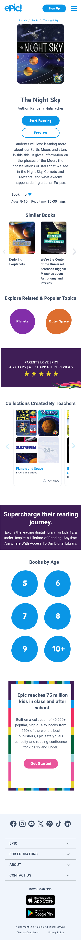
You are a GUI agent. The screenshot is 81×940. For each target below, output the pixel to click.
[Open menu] (74, 8)
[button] (38, 446)
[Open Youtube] (31, 824)
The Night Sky (50, 20)
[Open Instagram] (22, 824)
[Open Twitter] (40, 824)
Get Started (40, 763)
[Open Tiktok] (58, 824)
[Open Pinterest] (49, 824)
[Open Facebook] (13, 824)
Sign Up (54, 8)
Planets (23, 20)
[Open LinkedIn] (67, 824)
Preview (40, 132)
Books (35, 20)
